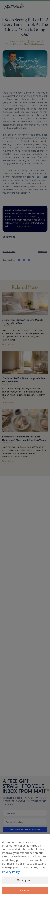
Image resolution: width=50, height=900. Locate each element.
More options (25, 880)
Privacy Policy (11, 872)
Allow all (24, 890)
